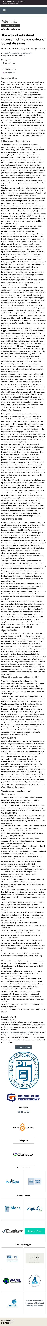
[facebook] (22, 1112)
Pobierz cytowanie (9, 69)
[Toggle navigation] (4, 10)
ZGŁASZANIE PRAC (23, 1047)
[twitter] (25, 1112)
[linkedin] (28, 1112)
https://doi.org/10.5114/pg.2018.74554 (18, 53)
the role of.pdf (9, 63)
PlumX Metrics (10, 73)
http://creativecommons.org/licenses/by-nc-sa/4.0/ (20, 1032)
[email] (19, 1112)
